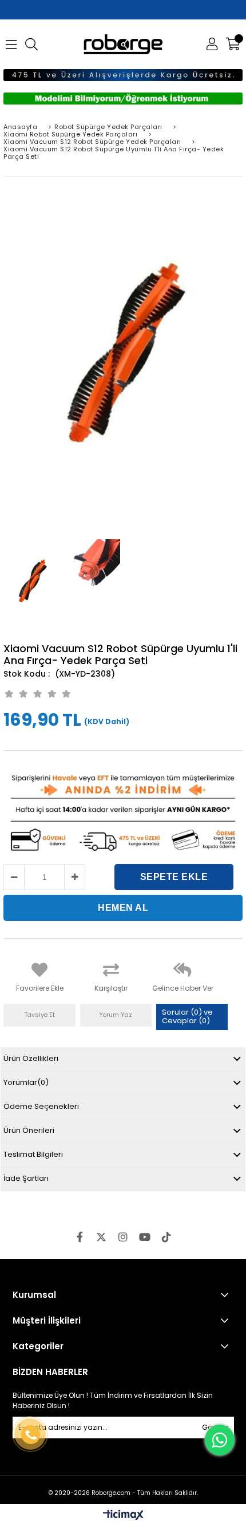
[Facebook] (79, 1237)
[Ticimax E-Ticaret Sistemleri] (123, 1515)
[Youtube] (145, 1237)
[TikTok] (166, 1237)
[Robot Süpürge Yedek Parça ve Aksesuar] (123, 44)
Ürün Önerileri (28, 1130)
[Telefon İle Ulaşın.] (30, 1434)
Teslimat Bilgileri (33, 1154)
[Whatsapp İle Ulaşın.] (220, 1440)
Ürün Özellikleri (30, 1058)
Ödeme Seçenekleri (41, 1106)
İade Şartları (26, 1178)
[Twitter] (101, 1237)
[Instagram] (123, 1237)
